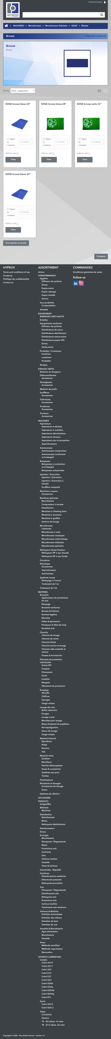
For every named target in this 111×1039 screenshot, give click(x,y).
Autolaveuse (47, 574)
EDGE (74, 26)
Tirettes (45, 776)
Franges (45, 714)
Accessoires (47, 378)
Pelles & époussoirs (51, 622)
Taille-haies (45, 400)
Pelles (44, 745)
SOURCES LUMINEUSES (49, 957)
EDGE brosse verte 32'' (89, 104)
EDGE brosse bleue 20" (17, 104)
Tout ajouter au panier (16, 243)
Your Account (95, 2)
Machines (46, 811)
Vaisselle (44, 310)
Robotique (45, 564)
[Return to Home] (6, 26)
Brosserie (44, 595)
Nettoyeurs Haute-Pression (52, 550)
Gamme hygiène (49, 615)
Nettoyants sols (49, 897)
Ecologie (44, 835)
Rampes (43, 365)
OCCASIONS (44, 798)
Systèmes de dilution (50, 794)
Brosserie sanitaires (51, 608)
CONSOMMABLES (47, 276)
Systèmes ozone (47, 578)
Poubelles (46, 361)
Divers (45, 285)
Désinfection (48, 508)
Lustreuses (46, 529)
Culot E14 (46, 973)
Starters (45, 1018)
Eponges (46, 700)
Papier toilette (48, 295)
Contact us (8, 283)
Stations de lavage (50, 522)
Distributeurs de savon (52, 330)
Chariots (44, 632)
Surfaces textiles (49, 859)
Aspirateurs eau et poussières (55, 441)
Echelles (44, 320)
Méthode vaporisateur (52, 949)
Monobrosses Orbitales (56, 26)
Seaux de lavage (49, 731)
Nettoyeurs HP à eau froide (54, 556)
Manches (46, 618)
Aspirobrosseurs (49, 444)
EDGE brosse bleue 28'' (54, 104)
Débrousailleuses (48, 375)
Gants (44, 676)
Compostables (48, 306)
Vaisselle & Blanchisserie (51, 929)
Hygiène (44, 279)
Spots (42, 1001)
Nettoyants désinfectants (53, 824)
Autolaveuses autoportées (54, 451)
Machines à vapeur (49, 491)
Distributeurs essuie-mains (54, 337)
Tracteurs (44, 413)
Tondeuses (45, 407)
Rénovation (47, 952)
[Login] (105, 2)
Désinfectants (48, 818)
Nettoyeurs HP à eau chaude (55, 553)
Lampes (43, 960)
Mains (44, 821)
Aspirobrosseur (49, 570)
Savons (45, 299)
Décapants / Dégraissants (54, 842)
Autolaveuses (46, 448)
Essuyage (44, 690)
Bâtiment (44, 808)
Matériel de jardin (48, 389)
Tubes (42, 1012)
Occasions (45, 560)
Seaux (44, 790)
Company (7, 276)
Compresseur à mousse (52, 505)
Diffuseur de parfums (52, 281)
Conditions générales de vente (87, 272)
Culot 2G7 (47, 970)
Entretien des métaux (52, 918)
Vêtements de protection (53, 686)
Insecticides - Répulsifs (50, 870)
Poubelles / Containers (50, 351)
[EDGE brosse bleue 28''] (55, 124)
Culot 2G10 (47, 963)
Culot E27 (46, 977)
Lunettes (46, 679)
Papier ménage (49, 292)
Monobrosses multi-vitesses (54, 539)
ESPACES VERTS (46, 369)
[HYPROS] (13, 10)
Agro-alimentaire (50, 932)
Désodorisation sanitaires (54, 876)
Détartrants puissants (52, 880)
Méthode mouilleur (51, 945)
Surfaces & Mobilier (49, 911)
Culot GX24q (48, 994)
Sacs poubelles (47, 303)
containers (46, 358)
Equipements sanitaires (51, 324)
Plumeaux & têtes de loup (54, 625)
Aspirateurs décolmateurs (54, 434)
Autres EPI (46, 665)
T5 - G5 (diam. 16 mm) (52, 1022)
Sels (43, 752)
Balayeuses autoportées (53, 470)
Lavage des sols (47, 707)
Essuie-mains (48, 288)
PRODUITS (43, 801)
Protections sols (49, 849)
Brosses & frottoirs (50, 611)
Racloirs (45, 748)
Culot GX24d (48, 990)
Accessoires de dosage (52, 786)
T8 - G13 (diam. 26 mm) (53, 1025)
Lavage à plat (48, 717)
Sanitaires (46, 852)
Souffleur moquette (51, 487)
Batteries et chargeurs (50, 372)
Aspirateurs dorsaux (51, 437)
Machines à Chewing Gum (54, 511)
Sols (44, 856)
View (13, 160)
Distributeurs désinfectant (54, 333)
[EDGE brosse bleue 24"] (19, 194)
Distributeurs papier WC (53, 340)
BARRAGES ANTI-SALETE (52, 317)
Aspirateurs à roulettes (52, 430)
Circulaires (47, 1015)
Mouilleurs (47, 762)
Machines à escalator (52, 515)
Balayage (46, 604)
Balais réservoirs (49, 710)
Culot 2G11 (47, 966)
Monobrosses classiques (53, 536)
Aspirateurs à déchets (52, 427)
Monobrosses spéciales (53, 546)
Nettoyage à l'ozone (51, 581)
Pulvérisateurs (46, 780)
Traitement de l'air (50, 584)
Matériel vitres (46, 756)
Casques (46, 669)
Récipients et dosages (50, 783)
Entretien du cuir (49, 925)
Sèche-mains (47, 347)
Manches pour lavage (52, 721)
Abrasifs (45, 693)
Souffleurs (44, 393)
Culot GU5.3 (48, 1008)
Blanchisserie (48, 501)
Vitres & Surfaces (50, 866)
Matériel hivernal (48, 739)
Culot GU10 (47, 1004)
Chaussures (47, 672)
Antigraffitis (45, 804)
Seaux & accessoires (51, 769)
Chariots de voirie (50, 639)
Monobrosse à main (51, 532)
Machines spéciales (49, 498)
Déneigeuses (46, 382)
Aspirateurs (45, 424)
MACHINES (18, 26)
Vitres (42, 943)
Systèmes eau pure (50, 773)
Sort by (6, 91)
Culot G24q (47, 987)
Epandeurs (47, 741)
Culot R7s (46, 997)
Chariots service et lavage (54, 646)
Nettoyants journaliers (52, 883)
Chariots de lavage (51, 635)
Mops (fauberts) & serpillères (55, 724)
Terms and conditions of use (16, 272)
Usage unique (48, 703)
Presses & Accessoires (52, 656)
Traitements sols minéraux (54, 907)
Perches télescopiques (52, 766)
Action (41, 272)
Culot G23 (47, 980)
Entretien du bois (50, 921)
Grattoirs (46, 759)
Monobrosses (34, 26)
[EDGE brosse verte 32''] (91, 124)
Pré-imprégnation (50, 728)
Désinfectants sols (50, 894)
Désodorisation (47, 828)
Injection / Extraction (50, 475)
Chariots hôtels (49, 642)
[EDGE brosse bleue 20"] (19, 124)
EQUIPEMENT (45, 314)
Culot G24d (47, 984)
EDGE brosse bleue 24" (17, 174)
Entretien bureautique (52, 914)
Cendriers (46, 354)
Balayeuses (45, 461)
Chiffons (46, 696)
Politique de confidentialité (16, 279)
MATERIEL (43, 592)
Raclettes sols (48, 628)
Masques (46, 683)
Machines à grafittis (51, 518)
